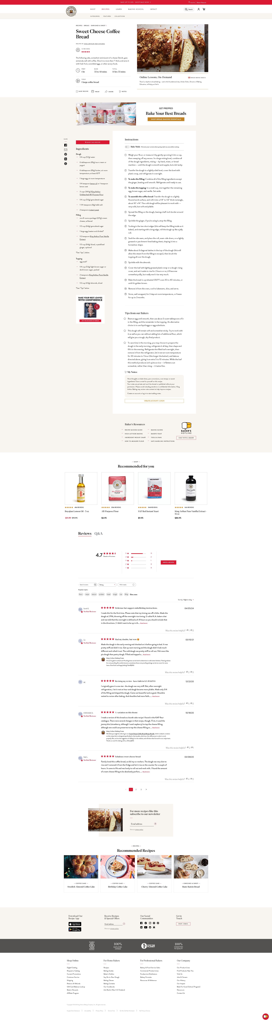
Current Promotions (74, 974)
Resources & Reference (148, 980)
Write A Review (168, 562)
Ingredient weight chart (135, 437)
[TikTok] (146, 923)
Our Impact (181, 983)
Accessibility (88, 1011)
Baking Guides (108, 971)
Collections (120, 16)
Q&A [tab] (98, 534)
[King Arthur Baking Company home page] (71, 12)
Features (107, 16)
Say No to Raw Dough (111, 977)
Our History (181, 980)
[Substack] (154, 927)
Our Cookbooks (109, 986)
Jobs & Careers (182, 977)
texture (94, 594)
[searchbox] (85, 584)
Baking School (136, 9)
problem (101, 594)
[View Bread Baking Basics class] (172, 81)
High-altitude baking (134, 434)
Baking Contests (109, 983)
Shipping (70, 980)
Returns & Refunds (73, 983)
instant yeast (94, 209)
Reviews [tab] (84, 533)
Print (97, 92)
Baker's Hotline (109, 974)
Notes (124, 91)
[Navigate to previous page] (126, 789)
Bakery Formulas (146, 977)
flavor (80, 594)
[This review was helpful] (187, 672)
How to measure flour (134, 441)
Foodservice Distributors (148, 974)
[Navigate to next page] (146, 789)
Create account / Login (154, 401)
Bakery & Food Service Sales (150, 967)
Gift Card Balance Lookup (76, 986)
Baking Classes (109, 980)
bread (108, 594)
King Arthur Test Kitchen (94, 44)
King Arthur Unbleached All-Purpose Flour (91, 193)
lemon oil (93, 183)
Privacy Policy (99, 1011)
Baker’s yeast (156, 434)
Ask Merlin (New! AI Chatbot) (114, 990)
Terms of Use (111, 1011)
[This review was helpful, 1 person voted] (187, 630)
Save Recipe (83, 91)
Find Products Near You (185, 971)
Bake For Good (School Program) (188, 986)
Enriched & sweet (98, 26)
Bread (86, 26)
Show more (133, 594)
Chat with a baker (186, 438)
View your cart (203, 9)
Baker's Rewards (201, 2)
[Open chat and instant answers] (265, 1016)
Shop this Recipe (93, 142)
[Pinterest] (158, 923)
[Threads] (154, 923)
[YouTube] (145, 927)
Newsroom (180, 990)
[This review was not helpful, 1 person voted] (192, 747)
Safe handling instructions (162, 441)
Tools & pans (156, 437)
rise (121, 594)
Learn (119, 9)
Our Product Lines (183, 967)
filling (126, 594)
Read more (143, 623)
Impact (153, 9)
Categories (95, 16)
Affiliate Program (73, 993)
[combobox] (107, 585)
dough (115, 594)
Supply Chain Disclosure (73, 1011)
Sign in (198, 9)
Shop (92, 9)
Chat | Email (183, 924)
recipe (87, 594)
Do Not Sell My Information (127, 1011)
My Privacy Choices (144, 1011)
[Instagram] (150, 923)
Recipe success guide (133, 430)
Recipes (106, 9)
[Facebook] (141, 923)
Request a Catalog (73, 971)
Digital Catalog (72, 967)
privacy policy (139, 829)
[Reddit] (150, 927)
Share (110, 92)
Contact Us (181, 993)
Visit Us (192, 2)
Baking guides (157, 430)
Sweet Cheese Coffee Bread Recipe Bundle (141, 734)
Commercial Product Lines (149, 971)
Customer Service (73, 977)
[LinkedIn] (141, 927)
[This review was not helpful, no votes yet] (191, 630)
